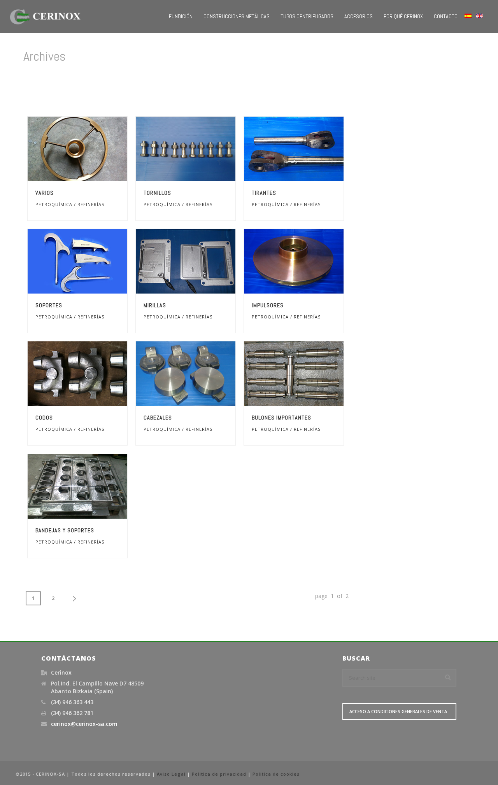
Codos (44, 417)
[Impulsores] (308, 261)
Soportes (48, 305)
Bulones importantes (281, 417)
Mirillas (155, 305)
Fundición (181, 16)
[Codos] (92, 373)
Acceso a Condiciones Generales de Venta (398, 711)
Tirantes (264, 192)
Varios (44, 192)
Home (389, 89)
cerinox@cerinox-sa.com (84, 723)
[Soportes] (92, 261)
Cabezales (158, 417)
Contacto (446, 16)
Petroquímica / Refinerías (69, 204)
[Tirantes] (308, 148)
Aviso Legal (171, 774)
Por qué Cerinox (403, 16)
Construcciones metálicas (236, 16)
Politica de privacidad (219, 774)
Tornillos (157, 192)
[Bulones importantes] (308, 373)
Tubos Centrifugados (307, 16)
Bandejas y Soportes (64, 530)
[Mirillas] (200, 261)
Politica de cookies (276, 774)
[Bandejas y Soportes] (92, 486)
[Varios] (92, 148)
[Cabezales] (200, 373)
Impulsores (268, 305)
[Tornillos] (200, 148)
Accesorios (358, 16)
